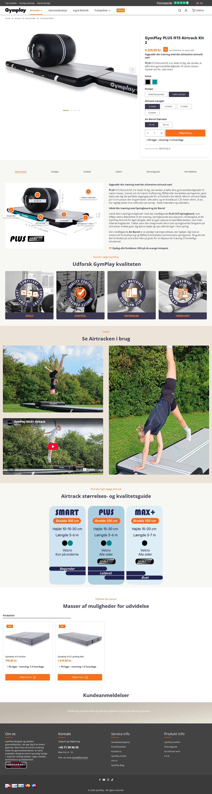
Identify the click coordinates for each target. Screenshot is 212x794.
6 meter (152, 112)
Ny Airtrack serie (172, 751)
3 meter (152, 106)
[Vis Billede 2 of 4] (71, 110)
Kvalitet (87, 171)
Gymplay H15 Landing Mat (71, 656)
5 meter (184, 106)
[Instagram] (108, 780)
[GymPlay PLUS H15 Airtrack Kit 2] (71, 70)
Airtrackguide (153, 171)
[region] (71, 70)
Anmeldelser (190, 171)
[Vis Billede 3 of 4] (75, 110)
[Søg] (180, 10)
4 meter (168, 106)
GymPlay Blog (117, 765)
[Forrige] (10, 70)
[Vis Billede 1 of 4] (66, 110)
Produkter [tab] (9, 615)
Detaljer (55, 171)
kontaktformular (80, 757)
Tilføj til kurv (185, 133)
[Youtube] (104, 780)
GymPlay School (118, 756)
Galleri (119, 171)
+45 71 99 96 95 (68, 747)
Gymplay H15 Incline (15, 656)
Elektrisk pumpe (156, 94)
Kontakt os (116, 751)
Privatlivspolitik (118, 746)
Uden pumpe (179, 94)
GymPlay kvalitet (172, 742)
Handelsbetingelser (120, 742)
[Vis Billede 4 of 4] (79, 110)
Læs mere (167, 69)
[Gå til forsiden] (15, 10)
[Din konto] (186, 10)
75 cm (151, 124)
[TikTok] (112, 780)
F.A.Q (166, 756)
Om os (114, 760)
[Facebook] (100, 780)
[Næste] (132, 70)
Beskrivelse (20, 171)
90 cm (166, 124)
